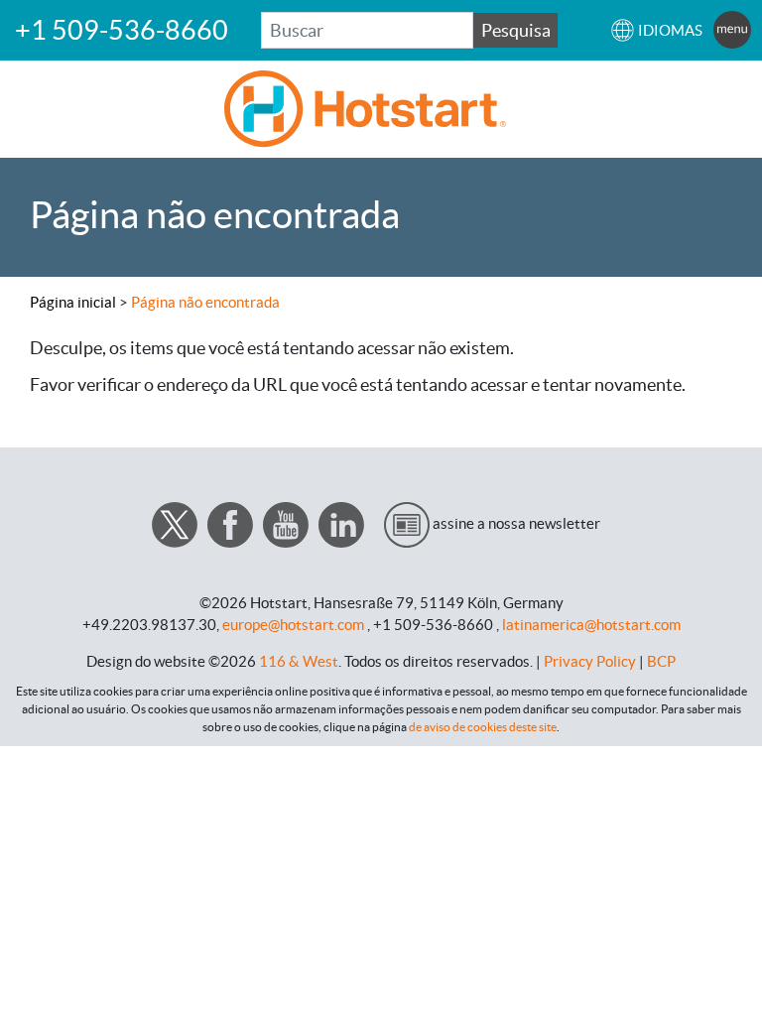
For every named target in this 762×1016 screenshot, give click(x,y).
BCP (661, 661)
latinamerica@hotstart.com (591, 624)
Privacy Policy (590, 661)
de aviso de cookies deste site (483, 726)
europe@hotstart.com (293, 624)
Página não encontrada (205, 302)
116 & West (298, 661)
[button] (656, 30)
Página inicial (73, 302)
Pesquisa (516, 30)
